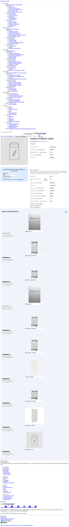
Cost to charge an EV (13, 91)
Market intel (11, 116)
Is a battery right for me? (14, 32)
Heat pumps (16, 136)
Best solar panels (12, 14)
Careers (10, 111)
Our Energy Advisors (13, 109)
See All (65, 211)
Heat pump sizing (12, 56)
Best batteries (11, 38)
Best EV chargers (12, 81)
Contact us (5, 491)
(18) (10, 257)
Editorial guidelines (13, 114)
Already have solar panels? (14, 36)
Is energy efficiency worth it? (15, 97)
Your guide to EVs (13, 88)
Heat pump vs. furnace (13, 64)
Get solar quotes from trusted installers (14, 4)
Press (10, 110)
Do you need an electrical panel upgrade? (17, 78)
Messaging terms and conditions (7, 518)
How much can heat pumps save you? (17, 70)
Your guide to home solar (14, 8)
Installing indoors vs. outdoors (15, 84)
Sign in (41, 136)
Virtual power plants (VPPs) (15, 48)
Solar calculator (12, 7)
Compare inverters (12, 18)
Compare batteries (12, 39)
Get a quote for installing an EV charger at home (16, 72)
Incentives (11, 26)
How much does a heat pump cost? (16, 54)
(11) (10, 427)
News (10, 117)
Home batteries (10, 136)
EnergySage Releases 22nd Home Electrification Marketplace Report (20, 128)
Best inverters (11, 16)
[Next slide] (7, 459)
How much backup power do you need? (17, 35)
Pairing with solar (12, 58)
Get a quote (32, 143)
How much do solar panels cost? (15, 9)
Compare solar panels (13, 15)
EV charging (22, 136)
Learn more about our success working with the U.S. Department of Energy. (17, 525)
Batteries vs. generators (13, 43)
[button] (34, 170)
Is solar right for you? (13, 10)
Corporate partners (13, 125)
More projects (29, 136)
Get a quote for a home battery (12, 29)
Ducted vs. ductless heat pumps (15, 63)
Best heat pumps (12, 60)
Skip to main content (5, 1)
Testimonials (11, 119)
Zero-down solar (12, 25)
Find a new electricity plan (14, 99)
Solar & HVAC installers (14, 123)
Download (52, 157)
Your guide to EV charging (14, 75)
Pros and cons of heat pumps (15, 55)
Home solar (3, 136)
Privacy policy (4, 517)
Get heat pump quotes (10, 50)
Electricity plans (6, 473)
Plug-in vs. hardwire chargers (15, 83)
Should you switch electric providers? (17, 101)
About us (11, 108)
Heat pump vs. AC (13, 65)
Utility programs (12, 127)
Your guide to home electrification (16, 95)
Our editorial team (12, 112)
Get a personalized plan (14, 94)
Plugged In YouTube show (14, 121)
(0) (46, 141)
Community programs (13, 126)
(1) (10, 451)
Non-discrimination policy (6, 519)
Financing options (12, 21)
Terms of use (3, 516)
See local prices (7, 176)
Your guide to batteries (13, 31)
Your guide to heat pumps (14, 53)
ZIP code (5, 173)
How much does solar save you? (15, 11)
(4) (10, 378)
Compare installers (13, 19)
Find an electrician (12, 104)
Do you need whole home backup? (16, 42)
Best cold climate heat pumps (15, 61)
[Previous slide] (3, 459)
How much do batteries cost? (15, 33)
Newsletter (11, 120)
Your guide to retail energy (14, 100)
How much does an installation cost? (16, 76)
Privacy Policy (20, 179)
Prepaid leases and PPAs (14, 24)
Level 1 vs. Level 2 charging (15, 82)
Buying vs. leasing (13, 22)
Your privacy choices (7, 521)
